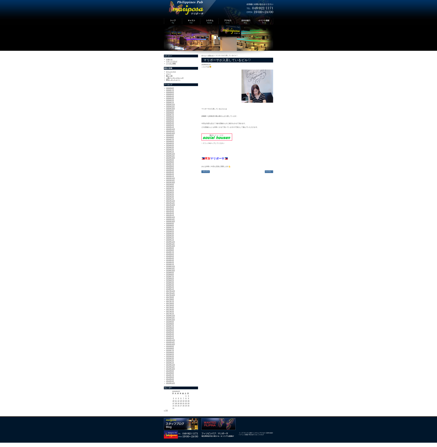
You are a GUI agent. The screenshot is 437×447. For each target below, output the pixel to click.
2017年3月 (170, 309)
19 (178, 403)
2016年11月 (170, 317)
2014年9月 (170, 371)
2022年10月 (170, 182)
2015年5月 (170, 354)
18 (176, 403)
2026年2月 (170, 100)
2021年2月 (170, 213)
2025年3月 (170, 123)
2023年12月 (170, 154)
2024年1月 (170, 152)
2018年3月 (170, 285)
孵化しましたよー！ (173, 80)
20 (181, 403)
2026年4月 (170, 96)
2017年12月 (170, 291)
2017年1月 (170, 313)
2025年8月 (170, 113)
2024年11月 (170, 131)
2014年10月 (170, 369)
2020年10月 (170, 221)
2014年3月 (170, 381)
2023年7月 (170, 164)
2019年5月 (170, 256)
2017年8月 (170, 299)
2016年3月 (170, 334)
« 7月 (166, 410)
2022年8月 (170, 186)
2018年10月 (170, 270)
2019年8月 (170, 250)
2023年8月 (170, 162)
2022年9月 (170, 184)
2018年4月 (170, 283)
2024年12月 (170, 129)
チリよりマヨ (171, 72)
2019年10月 (170, 246)
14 (183, 401)
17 (173, 403)
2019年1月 (170, 264)
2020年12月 (170, 217)
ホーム (203, 55)
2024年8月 (170, 137)
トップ (241, 433)
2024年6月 (170, 141)
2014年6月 (170, 377)
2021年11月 (170, 203)
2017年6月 (170, 303)
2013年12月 (170, 383)
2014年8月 (170, 373)
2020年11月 (170, 219)
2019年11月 (170, 244)
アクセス (262, 433)
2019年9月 (170, 248)
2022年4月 (170, 195)
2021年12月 (170, 201)
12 (178, 401)
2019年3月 (170, 260)
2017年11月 (170, 293)
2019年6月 (170, 254)
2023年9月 (170, 160)
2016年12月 (170, 315)
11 (176, 401)
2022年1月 (170, 199)
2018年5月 (170, 281)
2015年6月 (170, 352)
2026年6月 (170, 92)
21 (183, 403)
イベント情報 (244, 435)
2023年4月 (170, 170)
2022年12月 (170, 178)
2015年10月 (170, 344)
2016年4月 (170, 332)
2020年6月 (170, 229)
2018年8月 (170, 274)
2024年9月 (170, 135)
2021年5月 (170, 207)
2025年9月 (170, 111)
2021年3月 (170, 211)
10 (173, 401)
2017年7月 (170, 301)
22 (186, 403)
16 (188, 401)
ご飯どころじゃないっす (175, 78)
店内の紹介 (269, 433)
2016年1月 (170, 338)
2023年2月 (170, 174)
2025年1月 (170, 127)
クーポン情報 (171, 63)
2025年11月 (170, 106)
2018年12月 (170, 266)
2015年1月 (170, 363)
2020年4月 (170, 233)
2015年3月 (170, 358)
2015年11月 (170, 342)
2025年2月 (170, 125)
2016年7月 (170, 326)
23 (188, 403)
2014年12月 (170, 365)
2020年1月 (170, 240)
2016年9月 (170, 322)
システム (256, 433)
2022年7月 (170, 188)
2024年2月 (170, 149)
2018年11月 (170, 268)
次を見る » (269, 171)
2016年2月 (170, 336)
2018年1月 (170, 289)
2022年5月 (170, 193)
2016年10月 (170, 320)
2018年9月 (170, 272)
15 (186, 401)
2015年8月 (170, 348)
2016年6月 (170, 328)
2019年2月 (170, 262)
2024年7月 (170, 139)
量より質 (169, 76)
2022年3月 (170, 197)
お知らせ (211, 55)
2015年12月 (170, 340)
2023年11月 (170, 156)
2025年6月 (170, 117)
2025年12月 (170, 104)
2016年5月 (170, 330)
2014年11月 (170, 367)
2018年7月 (170, 277)
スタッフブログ (171, 61)
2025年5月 (170, 119)
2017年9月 (170, 297)
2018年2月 (170, 287)
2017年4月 (170, 307)
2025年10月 (170, 109)
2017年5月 (170, 305)
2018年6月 (170, 279)
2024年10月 (170, 133)
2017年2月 (170, 311)
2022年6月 (170, 190)
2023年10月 (170, 158)
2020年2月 (170, 238)
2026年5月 (170, 94)
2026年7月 (170, 90)
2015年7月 (170, 350)
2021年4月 (170, 209)
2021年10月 (170, 205)
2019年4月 (170, 258)
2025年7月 (170, 115)
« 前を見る (205, 171)
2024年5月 (170, 143)
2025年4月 (170, 121)
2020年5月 (170, 231)
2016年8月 (170, 324)
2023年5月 (170, 168)
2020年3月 (170, 236)
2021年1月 (170, 215)
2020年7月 (170, 227)
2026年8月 (170, 88)
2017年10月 (170, 295)
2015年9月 (170, 346)
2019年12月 (170, 242)
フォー (168, 74)
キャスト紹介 (248, 433)
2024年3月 (170, 147)
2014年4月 (170, 379)
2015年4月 (170, 356)
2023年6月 (170, 166)
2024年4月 (170, 145)
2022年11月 (170, 180)
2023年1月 (170, 176)
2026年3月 (170, 98)
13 (181, 401)
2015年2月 (170, 361)
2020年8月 (170, 225)
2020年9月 (170, 223)
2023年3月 (170, 172)
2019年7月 (170, 252)
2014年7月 (170, 375)
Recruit (251, 435)
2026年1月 (170, 102)
